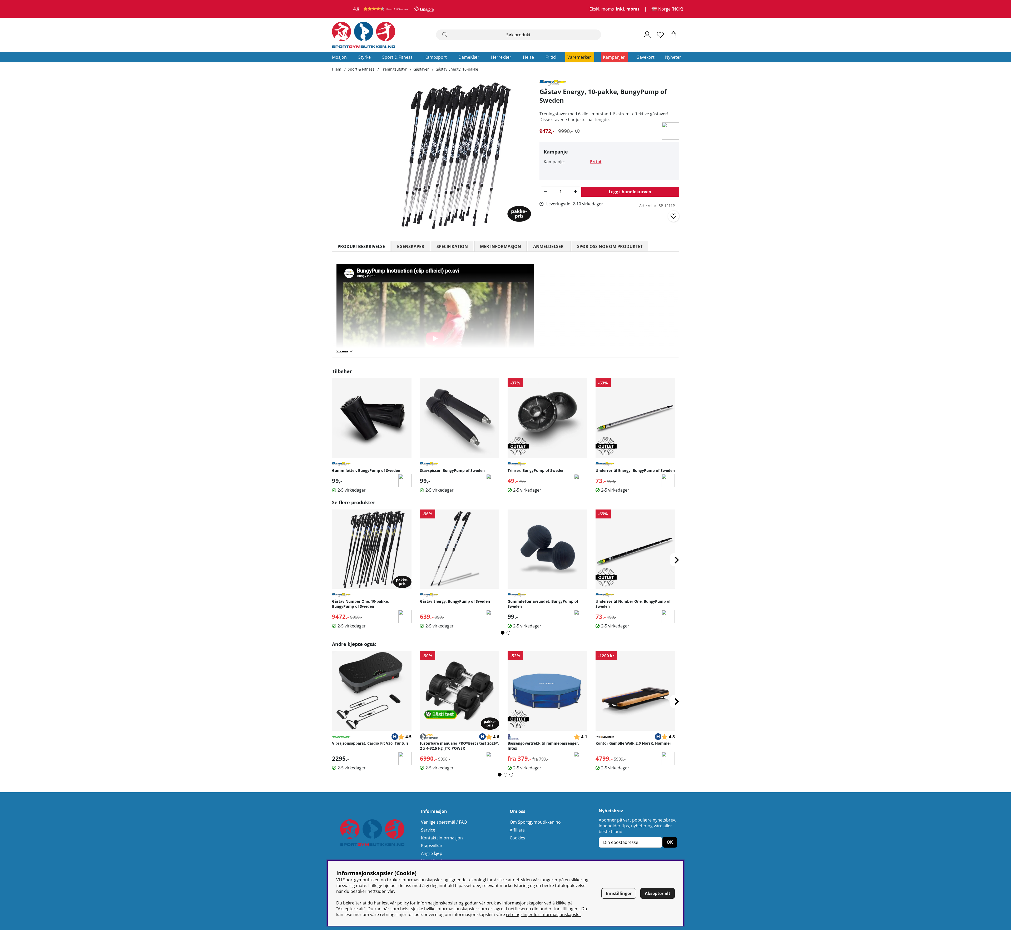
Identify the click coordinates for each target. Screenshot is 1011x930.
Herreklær (501, 57)
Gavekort (645, 57)
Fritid (551, 57)
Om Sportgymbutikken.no (535, 822)
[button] (393, 8)
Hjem (336, 69)
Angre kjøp (431, 853)
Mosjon (339, 57)
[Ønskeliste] (660, 34)
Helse (528, 57)
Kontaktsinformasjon (442, 837)
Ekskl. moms (601, 9)
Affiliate (517, 830)
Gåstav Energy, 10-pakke (456, 69)
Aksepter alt (657, 893)
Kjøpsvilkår (432, 845)
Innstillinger (619, 893)
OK (670, 842)
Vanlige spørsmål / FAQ (444, 822)
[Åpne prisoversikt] (577, 131)
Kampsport (435, 57)
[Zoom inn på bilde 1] (455, 156)
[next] (676, 559)
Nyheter (673, 57)
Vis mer (342, 351)
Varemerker (579, 57)
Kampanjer (614, 57)
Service (428, 830)
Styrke (364, 57)
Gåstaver (421, 69)
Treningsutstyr (394, 69)
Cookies (517, 837)
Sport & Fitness (397, 57)
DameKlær (468, 57)
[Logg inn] (647, 34)
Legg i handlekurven (630, 192)
